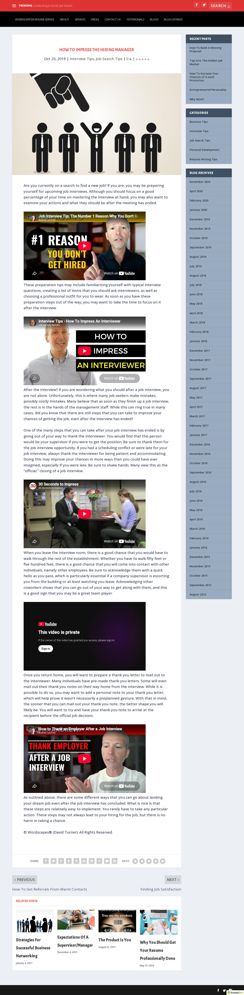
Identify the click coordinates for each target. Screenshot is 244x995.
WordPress (69, 990)
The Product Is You (115, 940)
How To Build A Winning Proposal (205, 49)
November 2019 (200, 228)
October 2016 (198, 463)
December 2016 (200, 444)
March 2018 (197, 322)
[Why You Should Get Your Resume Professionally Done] (158, 922)
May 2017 (196, 397)
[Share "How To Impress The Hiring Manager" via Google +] (61, 861)
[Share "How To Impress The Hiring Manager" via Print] (114, 861)
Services (80, 19)
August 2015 (198, 594)
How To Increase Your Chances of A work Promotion (204, 77)
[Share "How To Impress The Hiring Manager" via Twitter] (53, 861)
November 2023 (200, 182)
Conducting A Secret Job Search (53, 5)
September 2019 (200, 247)
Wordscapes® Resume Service (34, 19)
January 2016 (198, 547)
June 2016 (196, 500)
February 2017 (199, 425)
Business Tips (199, 122)
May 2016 (196, 510)
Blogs (154, 19)
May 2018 (196, 303)
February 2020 (199, 200)
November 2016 (200, 454)
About (64, 19)
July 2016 (195, 491)
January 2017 (198, 435)
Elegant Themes (36, 990)
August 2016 (198, 482)
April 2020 (196, 191)
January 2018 (198, 341)
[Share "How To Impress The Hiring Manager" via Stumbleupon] (99, 861)
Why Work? (197, 99)
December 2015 (200, 557)
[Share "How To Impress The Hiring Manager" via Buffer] (92, 861)
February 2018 (199, 332)
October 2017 (198, 369)
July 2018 (195, 285)
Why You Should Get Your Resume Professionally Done (158, 950)
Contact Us (112, 19)
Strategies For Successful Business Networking (33, 948)
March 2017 (197, 416)
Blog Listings (173, 19)
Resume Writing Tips (203, 159)
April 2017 (196, 407)
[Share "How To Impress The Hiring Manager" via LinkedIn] (84, 861)
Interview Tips (82, 58)
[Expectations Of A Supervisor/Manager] (76, 919)
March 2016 (197, 528)
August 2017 (198, 388)
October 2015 (198, 575)
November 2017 (200, 360)
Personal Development (205, 150)
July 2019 (195, 266)
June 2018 (196, 294)
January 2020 (198, 210)
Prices (95, 19)
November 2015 (200, 566)
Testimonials (135, 19)
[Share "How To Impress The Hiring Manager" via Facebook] (46, 861)
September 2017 (200, 378)
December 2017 (200, 350)
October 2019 (198, 238)
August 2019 (198, 256)
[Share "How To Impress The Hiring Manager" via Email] (107, 861)
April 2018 (196, 313)
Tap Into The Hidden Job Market (206, 62)
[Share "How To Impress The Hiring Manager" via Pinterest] (76, 861)
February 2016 (199, 538)
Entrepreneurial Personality (208, 89)
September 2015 (200, 585)
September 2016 (200, 472)
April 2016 (196, 519)
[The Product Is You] (117, 921)
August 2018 (198, 275)
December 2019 (200, 219)
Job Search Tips (109, 58)
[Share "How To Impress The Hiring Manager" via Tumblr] (69, 861)
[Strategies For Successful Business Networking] (35, 921)
